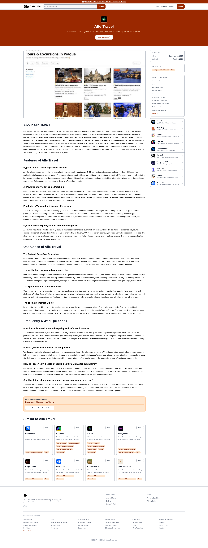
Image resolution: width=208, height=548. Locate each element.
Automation (156, 94)
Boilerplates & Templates (160, 104)
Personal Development (64, 449)
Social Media (92, 449)
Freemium (60, 452)
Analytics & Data (74, 443)
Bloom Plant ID (93, 467)
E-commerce (82, 528)
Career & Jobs (137, 522)
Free (137, 452)
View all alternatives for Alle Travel (39, 408)
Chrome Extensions (30, 525)
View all (154, 113)
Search (101, 6)
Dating (134, 525)
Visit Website (103, 37)
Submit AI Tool (110, 504)
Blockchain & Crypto (159, 97)
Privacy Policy (151, 501)
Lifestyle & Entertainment (34, 452)
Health (161, 528)
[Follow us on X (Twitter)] (25, 506)
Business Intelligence (159, 110)
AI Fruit (90, 434)
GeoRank (60, 434)
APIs (153, 84)
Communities (55, 525)
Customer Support (111, 525)
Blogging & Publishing (159, 100)
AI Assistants (61, 443)
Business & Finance (158, 107)
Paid (46, 452)
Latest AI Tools (111, 498)
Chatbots (162, 522)
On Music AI (61, 467)
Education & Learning (112, 528)
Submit (171, 6)
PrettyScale (123, 434)
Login (180, 6)
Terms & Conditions (153, 498)
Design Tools (163, 525)
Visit (46, 427)
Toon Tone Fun (124, 467)
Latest (157, 6)
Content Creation (93, 443)
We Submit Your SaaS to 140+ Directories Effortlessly (105, 2)
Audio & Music (157, 91)
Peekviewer (30, 434)
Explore (164, 6)
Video (101, 449)
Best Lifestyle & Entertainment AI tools (39, 402)
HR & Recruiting (137, 528)
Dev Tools (26, 528)
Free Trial (60, 479)
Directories (54, 528)
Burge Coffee (30, 467)
